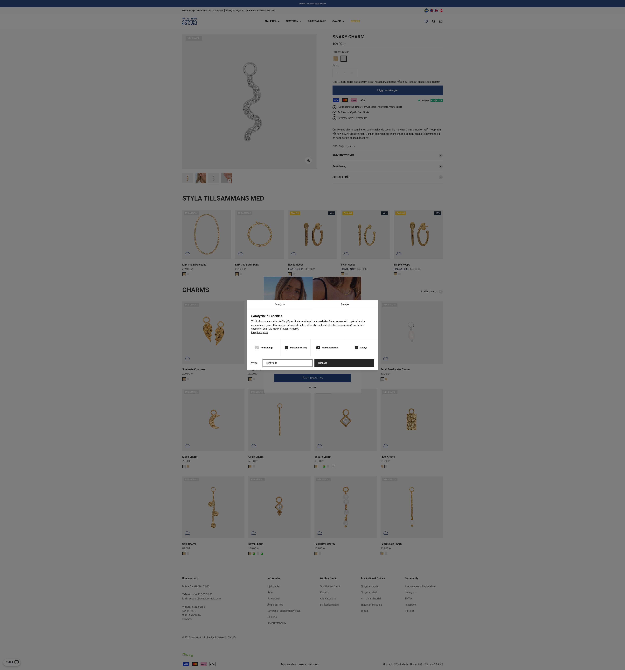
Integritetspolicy (259, 332)
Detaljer (345, 304)
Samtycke (280, 304)
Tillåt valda (271, 363)
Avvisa (254, 363)
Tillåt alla (322, 363)
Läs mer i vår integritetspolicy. (284, 328)
